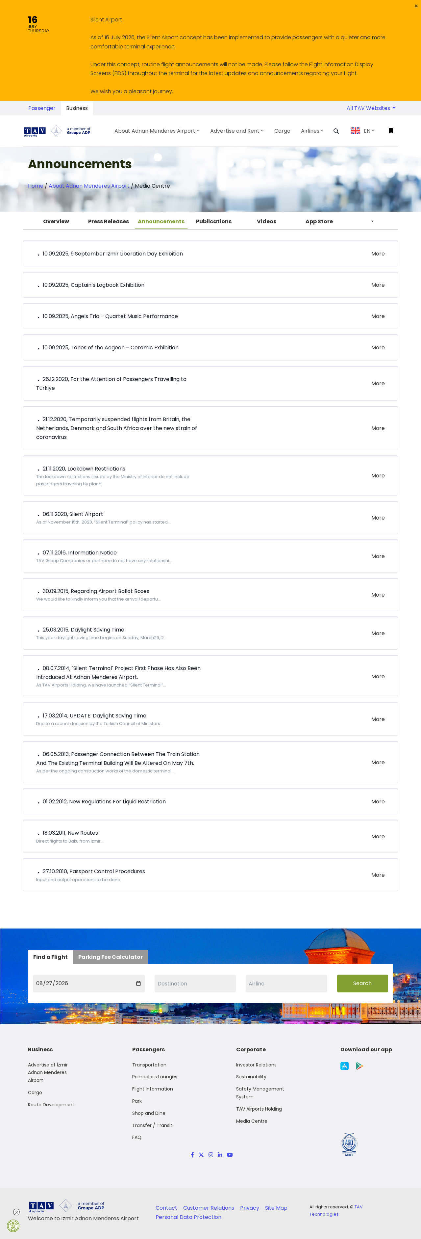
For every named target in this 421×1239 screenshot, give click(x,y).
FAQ (136, 1137)
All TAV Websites (369, 108)
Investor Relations (256, 1065)
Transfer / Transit (152, 1125)
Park (137, 1101)
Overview (56, 221)
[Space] (60, 131)
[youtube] (229, 1155)
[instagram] (210, 1155)
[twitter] (201, 1155)
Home (35, 186)
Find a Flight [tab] (50, 957)
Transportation (149, 1065)
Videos (266, 221)
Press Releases (108, 221)
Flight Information (152, 1089)
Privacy (250, 1208)
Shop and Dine (148, 1113)
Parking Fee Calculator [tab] (110, 957)
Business (77, 108)
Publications (214, 221)
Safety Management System (260, 1093)
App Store (319, 221)
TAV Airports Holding (259, 1109)
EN (367, 131)
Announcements (161, 221)
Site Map (276, 1208)
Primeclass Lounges (154, 1076)
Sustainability (251, 1076)
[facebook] (192, 1155)
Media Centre (251, 1121)
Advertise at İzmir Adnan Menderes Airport (48, 1073)
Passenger (42, 108)
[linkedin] (220, 1155)
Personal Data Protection (188, 1217)
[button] (416, 6)
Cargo (35, 1092)
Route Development (51, 1104)
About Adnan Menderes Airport (89, 186)
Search (362, 983)
